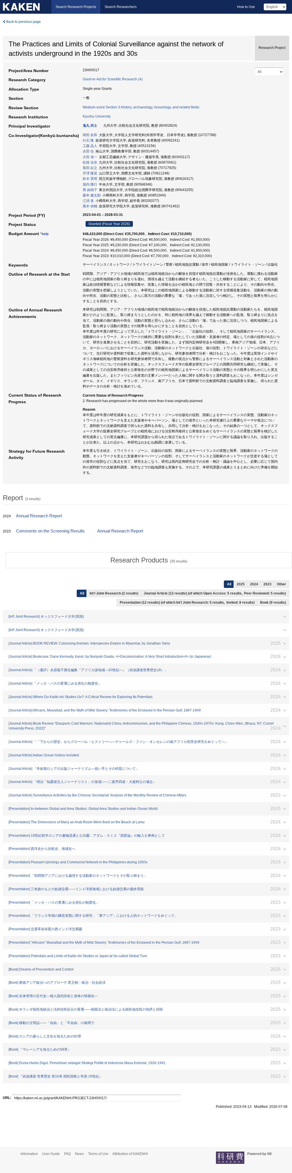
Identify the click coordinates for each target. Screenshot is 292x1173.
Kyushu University (97, 116)
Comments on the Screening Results (50, 531)
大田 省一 (90, 157)
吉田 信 (88, 151)
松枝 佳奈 (90, 162)
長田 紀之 (90, 168)
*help (44, 234)
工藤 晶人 (90, 146)
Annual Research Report (39, 516)
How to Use (246, 7)
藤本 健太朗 (92, 195)
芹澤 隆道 (90, 173)
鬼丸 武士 (90, 126)
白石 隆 (88, 140)
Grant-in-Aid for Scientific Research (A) (113, 79)
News (79, 1154)
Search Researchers (121, 7)
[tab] (149, 560)
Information (29, 1154)
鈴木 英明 (90, 179)
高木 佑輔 (90, 206)
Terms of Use (98, 1154)
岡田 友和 (90, 135)
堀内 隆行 (90, 184)
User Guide (51, 1154)
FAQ (67, 1154)
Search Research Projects (76, 7)
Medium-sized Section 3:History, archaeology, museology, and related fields (141, 107)
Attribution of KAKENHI (130, 1154)
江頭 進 (88, 201)
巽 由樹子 (90, 190)
